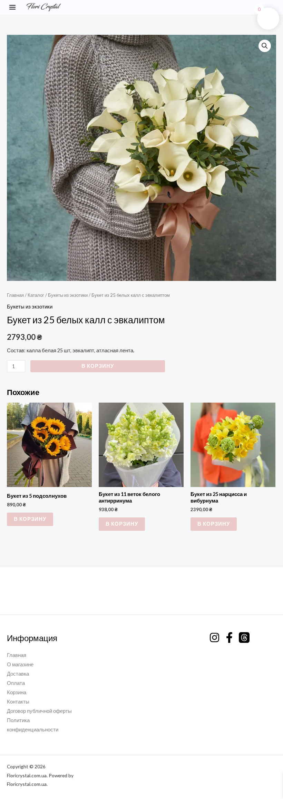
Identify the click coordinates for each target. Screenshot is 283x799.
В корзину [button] (30, 519)
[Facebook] (229, 637)
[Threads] (244, 637)
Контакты (18, 702)
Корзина (16, 692)
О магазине (20, 664)
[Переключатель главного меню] (12, 7)
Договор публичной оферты (39, 711)
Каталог (36, 295)
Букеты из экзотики (68, 295)
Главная (15, 295)
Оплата (16, 683)
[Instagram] (214, 637)
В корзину (97, 366)
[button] (275, 7)
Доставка (18, 674)
